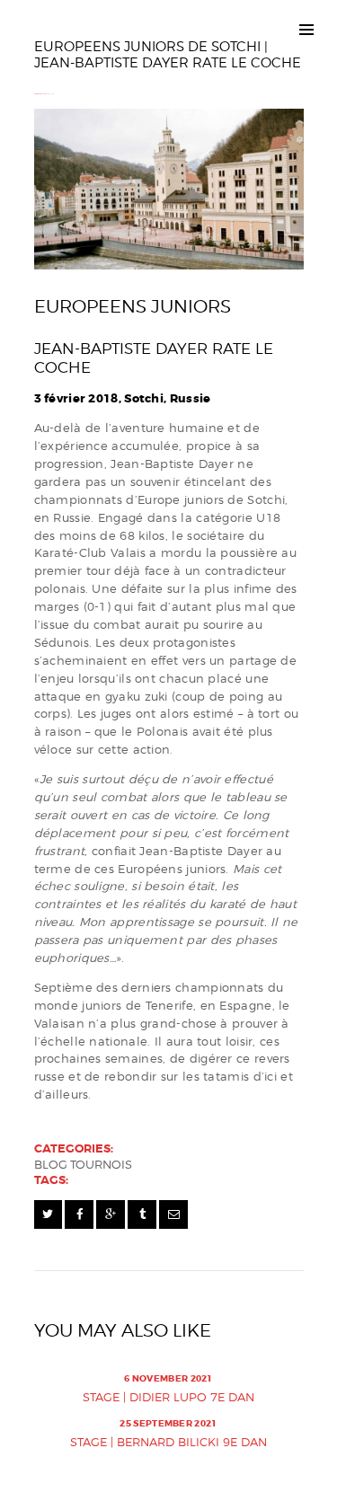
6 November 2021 (168, 1378)
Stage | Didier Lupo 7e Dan (168, 1397)
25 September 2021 (168, 1423)
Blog (50, 1164)
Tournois (101, 1164)
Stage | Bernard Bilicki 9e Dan (168, 1442)
